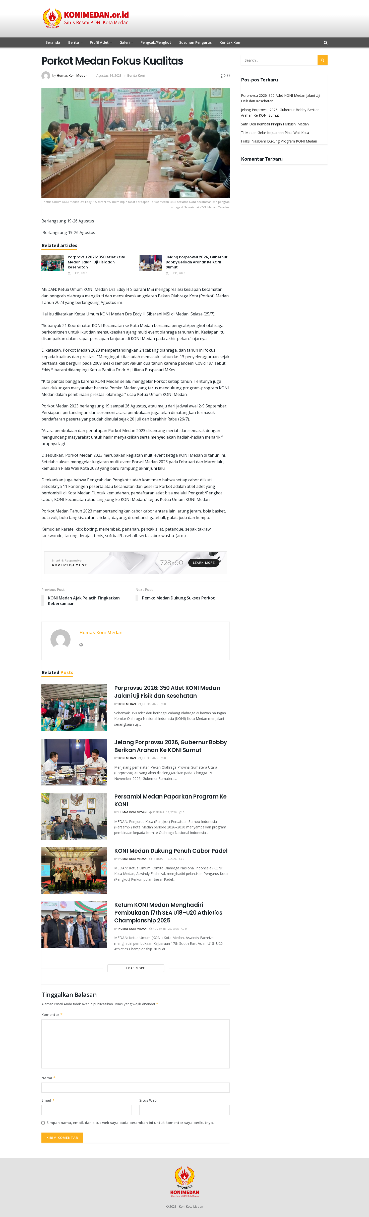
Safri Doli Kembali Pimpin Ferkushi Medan (275, 124)
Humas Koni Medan (72, 75)
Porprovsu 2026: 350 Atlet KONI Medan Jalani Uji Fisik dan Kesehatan (96, 262)
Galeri (124, 42)
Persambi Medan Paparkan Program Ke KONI (170, 800)
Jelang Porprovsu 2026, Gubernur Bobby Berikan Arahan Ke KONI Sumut (196, 262)
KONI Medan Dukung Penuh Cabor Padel (171, 851)
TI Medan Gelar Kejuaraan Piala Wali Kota (275, 132)
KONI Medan (127, 704)
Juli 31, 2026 (78, 273)
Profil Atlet (99, 42)
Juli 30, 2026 (176, 273)
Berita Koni (136, 75)
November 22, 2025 (165, 928)
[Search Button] (323, 60)
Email (48, 1100)
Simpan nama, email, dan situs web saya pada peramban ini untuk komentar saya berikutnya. (130, 1122)
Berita (73, 42)
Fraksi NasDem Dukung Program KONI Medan (279, 141)
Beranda (52, 42)
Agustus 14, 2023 (108, 75)
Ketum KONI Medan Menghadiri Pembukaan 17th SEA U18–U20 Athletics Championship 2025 (168, 912)
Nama (48, 1077)
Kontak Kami (231, 42)
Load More (135, 968)
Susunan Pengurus (195, 42)
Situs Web (148, 1100)
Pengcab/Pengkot (156, 42)
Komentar (52, 1014)
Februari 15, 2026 (164, 812)
